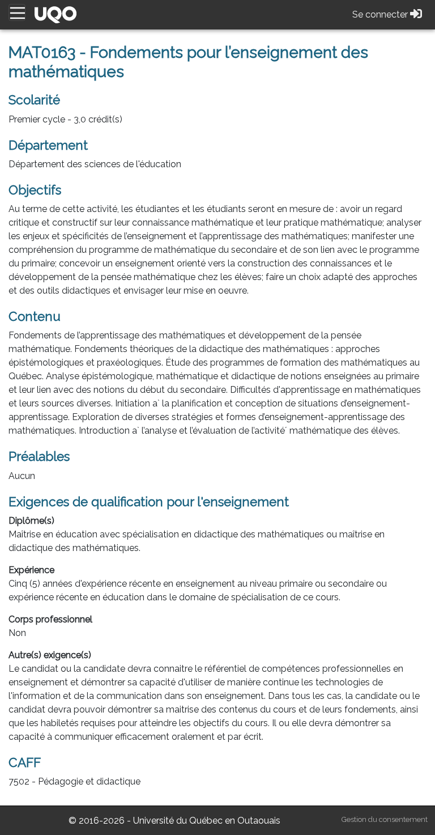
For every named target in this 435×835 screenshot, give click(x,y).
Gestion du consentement (385, 819)
